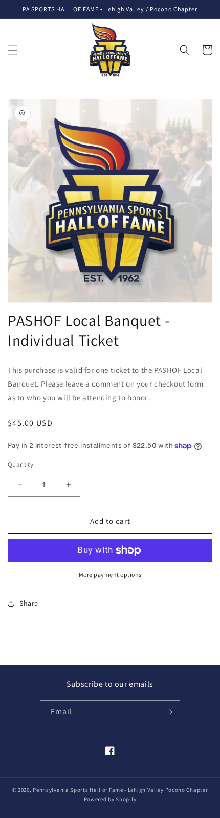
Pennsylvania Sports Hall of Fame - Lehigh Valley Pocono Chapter (120, 789)
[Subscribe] (168, 712)
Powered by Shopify (110, 799)
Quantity (20, 464)
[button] (13, 50)
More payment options (110, 575)
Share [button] (28, 603)
